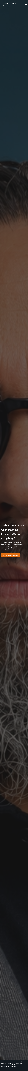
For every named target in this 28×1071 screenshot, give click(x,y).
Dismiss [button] (4, 1068)
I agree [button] (10, 1068)
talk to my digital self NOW (10, 555)
